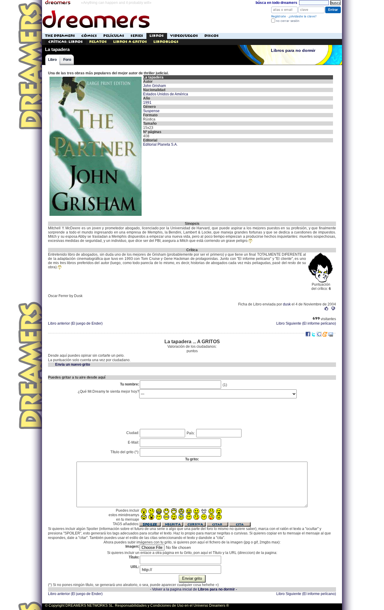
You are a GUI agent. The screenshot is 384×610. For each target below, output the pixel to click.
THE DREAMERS (60, 35)
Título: (134, 557)
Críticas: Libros (65, 41)
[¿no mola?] (333, 308)
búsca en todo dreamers (276, 3)
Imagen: (132, 546)
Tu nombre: (129, 384)
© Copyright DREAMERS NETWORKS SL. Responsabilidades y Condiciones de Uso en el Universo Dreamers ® (137, 605)
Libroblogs (165, 41)
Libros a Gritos (130, 41)
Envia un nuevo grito (72, 364)
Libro (52, 60)
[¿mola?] (326, 308)
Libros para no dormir (293, 50)
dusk (287, 304)
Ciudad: (132, 433)
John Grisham (154, 86)
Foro (67, 60)
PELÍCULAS (113, 35)
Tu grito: (192, 459)
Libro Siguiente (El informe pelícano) (306, 323)
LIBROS (156, 35)
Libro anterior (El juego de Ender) (75, 323)
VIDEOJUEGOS (184, 35)
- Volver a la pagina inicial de (193, 589)
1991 (147, 102)
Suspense (151, 111)
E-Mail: (133, 442)
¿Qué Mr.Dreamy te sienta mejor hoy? (108, 391)
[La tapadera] (95, 77)
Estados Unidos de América (165, 94)
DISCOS (211, 35)
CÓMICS (89, 35)
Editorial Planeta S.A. (160, 144)
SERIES (136, 35)
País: (191, 433)
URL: (134, 567)
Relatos (98, 41)
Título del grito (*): (124, 452)
